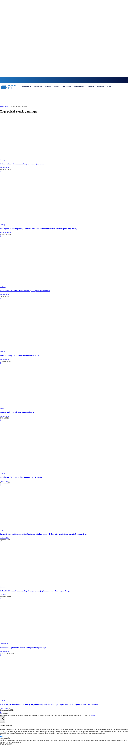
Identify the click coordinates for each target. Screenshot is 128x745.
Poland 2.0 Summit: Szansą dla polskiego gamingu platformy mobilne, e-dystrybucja (35, 591)
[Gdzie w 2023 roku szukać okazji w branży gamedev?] (38, 158)
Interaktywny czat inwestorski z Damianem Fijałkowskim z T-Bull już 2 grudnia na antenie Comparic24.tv (43, 534)
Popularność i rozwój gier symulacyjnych (17, 412)
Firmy (2, 408)
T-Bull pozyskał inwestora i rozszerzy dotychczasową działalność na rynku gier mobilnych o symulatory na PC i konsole (49, 704)
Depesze (2, 587)
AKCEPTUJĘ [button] (86, 715)
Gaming (2, 160)
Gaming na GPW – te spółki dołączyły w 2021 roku (21, 477)
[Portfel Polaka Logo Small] (8, 87)
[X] (69, 79)
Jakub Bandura (5, 167)
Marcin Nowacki (5, 232)
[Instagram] (63, 79)
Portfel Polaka (4, 481)
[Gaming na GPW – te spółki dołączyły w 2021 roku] (38, 471)
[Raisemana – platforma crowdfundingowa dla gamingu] (38, 642)
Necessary (5, 737)
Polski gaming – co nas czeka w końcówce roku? (20, 355)
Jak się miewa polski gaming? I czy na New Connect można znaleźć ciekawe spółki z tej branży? (39, 229)
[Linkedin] (66, 79)
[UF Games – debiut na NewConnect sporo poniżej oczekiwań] (38, 285)
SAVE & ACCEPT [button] (6, 744)
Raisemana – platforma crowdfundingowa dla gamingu (23, 648)
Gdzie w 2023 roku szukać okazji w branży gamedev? (22, 164)
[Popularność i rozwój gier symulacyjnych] (38, 406)
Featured (3, 287)
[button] (55, 79)
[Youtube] (73, 79)
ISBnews (3, 594)
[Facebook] (59, 79)
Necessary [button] (3, 735)
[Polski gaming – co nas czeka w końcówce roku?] (38, 350)
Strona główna (4, 106)
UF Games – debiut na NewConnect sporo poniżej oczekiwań (25, 291)
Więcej (93, 715)
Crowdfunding (4, 644)
